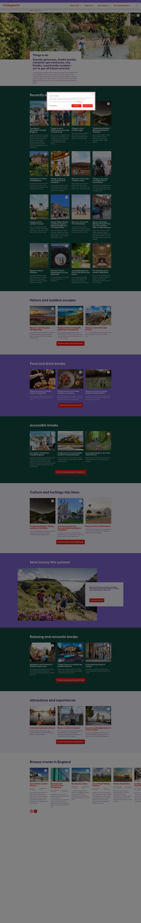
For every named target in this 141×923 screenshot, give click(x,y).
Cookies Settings (53, 105)
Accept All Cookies (87, 105)
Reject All (76, 105)
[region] (71, 101)
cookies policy (79, 101)
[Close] (92, 94)
